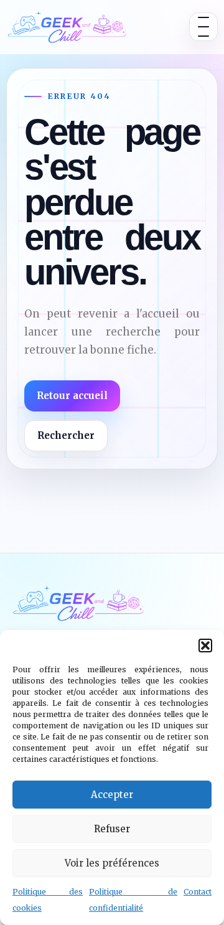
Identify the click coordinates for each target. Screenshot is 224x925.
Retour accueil (72, 395)
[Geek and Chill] (67, 27)
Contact (198, 891)
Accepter (112, 795)
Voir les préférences (112, 863)
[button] (205, 645)
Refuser (112, 829)
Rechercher (66, 435)
